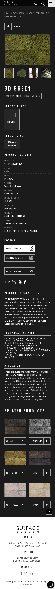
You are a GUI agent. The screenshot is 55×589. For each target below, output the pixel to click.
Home (7, 13)
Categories (18, 13)
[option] (27, 49)
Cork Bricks (10, 16)
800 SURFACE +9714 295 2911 (28, 561)
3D (21, 16)
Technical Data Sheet (15, 257)
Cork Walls (41, 13)
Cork (29, 13)
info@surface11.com (28, 557)
